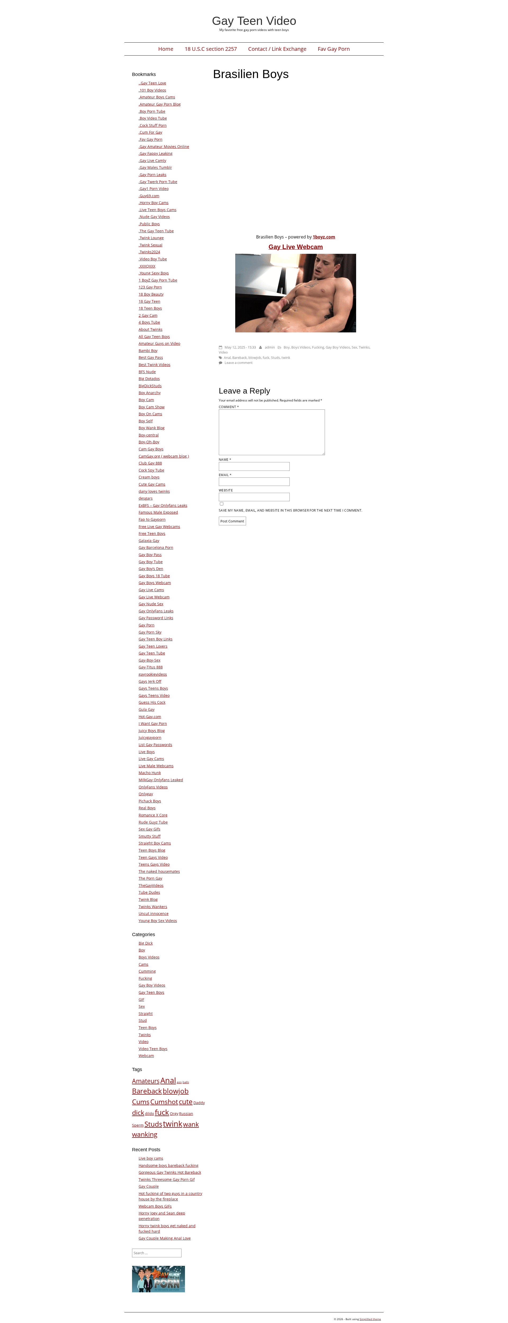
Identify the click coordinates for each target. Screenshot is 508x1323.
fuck (266, 357)
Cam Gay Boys (151, 448)
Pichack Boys (150, 800)
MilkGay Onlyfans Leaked (161, 779)
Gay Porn (147, 624)
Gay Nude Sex (151, 603)
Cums (140, 1101)
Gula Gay (147, 709)
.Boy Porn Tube (152, 111)
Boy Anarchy (150, 392)
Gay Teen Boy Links (156, 639)
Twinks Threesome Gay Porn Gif (167, 1179)
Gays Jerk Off (150, 681)
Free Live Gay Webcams (159, 526)
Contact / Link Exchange (277, 49)
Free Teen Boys (152, 533)
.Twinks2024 (149, 251)
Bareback (239, 357)
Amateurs (146, 1081)
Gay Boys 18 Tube (154, 575)
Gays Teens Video (154, 695)
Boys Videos (300, 347)
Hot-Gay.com (150, 716)
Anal (227, 357)
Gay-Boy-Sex (149, 660)
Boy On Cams (150, 413)
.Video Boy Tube (153, 258)
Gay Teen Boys (151, 992)
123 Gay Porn (150, 287)
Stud (143, 1020)
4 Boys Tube (149, 322)
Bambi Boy (148, 350)
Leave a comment (239, 362)
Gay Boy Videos (338, 347)
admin (270, 347)
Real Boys (147, 807)
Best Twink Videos (154, 364)
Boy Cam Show (152, 406)
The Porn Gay (150, 878)
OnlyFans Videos (153, 786)
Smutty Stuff (150, 836)
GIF (141, 999)
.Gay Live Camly (152, 160)
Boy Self (146, 420)
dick (138, 1112)
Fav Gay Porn (334, 49)
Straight (146, 1013)
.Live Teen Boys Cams (157, 209)
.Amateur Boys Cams (157, 97)
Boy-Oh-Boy (149, 441)
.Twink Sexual (150, 244)
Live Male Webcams (156, 765)
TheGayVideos (151, 885)
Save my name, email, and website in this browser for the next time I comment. (290, 510)
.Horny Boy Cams (154, 202)
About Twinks (150, 329)
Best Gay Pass (151, 357)
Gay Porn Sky (150, 632)
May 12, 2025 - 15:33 (240, 347)
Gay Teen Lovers (153, 646)
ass (179, 1082)
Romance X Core (153, 815)
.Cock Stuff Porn (153, 125)
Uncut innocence (154, 913)
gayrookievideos (153, 674)
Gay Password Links (156, 617)
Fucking (318, 347)
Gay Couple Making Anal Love (165, 1238)
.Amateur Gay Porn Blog (160, 104)
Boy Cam (146, 399)
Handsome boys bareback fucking (168, 1165)
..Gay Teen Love (152, 82)
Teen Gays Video (153, 857)
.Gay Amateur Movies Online (164, 146)
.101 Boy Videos (152, 90)
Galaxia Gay (149, 540)
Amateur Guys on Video (159, 343)
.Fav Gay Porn (150, 139)
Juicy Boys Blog (152, 730)
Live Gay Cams (151, 758)
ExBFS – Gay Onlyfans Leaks (163, 505)
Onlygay (146, 793)
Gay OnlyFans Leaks (156, 610)
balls (186, 1082)
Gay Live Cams (151, 589)
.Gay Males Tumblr (155, 167)
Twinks (364, 347)
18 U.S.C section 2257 (211, 49)
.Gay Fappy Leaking (156, 153)
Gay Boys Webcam (155, 582)
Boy (287, 347)
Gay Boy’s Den (151, 568)
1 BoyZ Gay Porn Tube (158, 280)
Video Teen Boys (153, 1048)
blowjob (254, 357)
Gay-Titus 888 (151, 667)
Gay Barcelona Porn (156, 547)
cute (186, 1101)
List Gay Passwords (155, 744)
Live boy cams (151, 1158)
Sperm (138, 1125)
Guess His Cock (152, 702)
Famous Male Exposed (158, 512)
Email (225, 475)
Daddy (199, 1102)
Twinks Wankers (153, 906)
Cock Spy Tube (151, 470)
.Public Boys (149, 223)
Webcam (146, 1055)
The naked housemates (159, 871)
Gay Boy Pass (150, 554)
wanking (144, 1134)
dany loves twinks (154, 491)
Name (225, 459)
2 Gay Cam (148, 315)
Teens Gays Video (154, 864)
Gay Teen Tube (152, 653)
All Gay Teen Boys (154, 336)
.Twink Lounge (151, 237)
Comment (229, 407)
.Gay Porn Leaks (152, 174)
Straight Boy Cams (155, 843)
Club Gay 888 (150, 463)
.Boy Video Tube (153, 118)
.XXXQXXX (147, 266)
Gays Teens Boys (153, 688)
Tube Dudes (149, 892)
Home (165, 49)
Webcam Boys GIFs (155, 1206)
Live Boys (147, 751)
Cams (143, 964)
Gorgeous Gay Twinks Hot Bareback (170, 1172)
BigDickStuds (150, 385)
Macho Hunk (150, 772)
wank (191, 1124)
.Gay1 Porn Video (154, 188)
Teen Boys (148, 1027)
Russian (186, 1113)
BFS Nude (147, 371)
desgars (146, 498)
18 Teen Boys (150, 308)
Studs (275, 357)
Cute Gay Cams (152, 484)
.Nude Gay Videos (154, 216)
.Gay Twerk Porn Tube (158, 181)
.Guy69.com (149, 195)
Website (226, 490)
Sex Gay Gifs (149, 829)
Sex (354, 347)
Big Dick (146, 943)
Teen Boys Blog (152, 850)
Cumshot (164, 1101)
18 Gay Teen (149, 301)
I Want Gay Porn (153, 723)
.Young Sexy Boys (154, 273)
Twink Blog (148, 899)
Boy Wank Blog (152, 427)
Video (223, 352)
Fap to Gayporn (152, 519)
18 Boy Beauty (151, 294)
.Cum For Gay (150, 132)
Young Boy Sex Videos (158, 920)
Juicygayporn (150, 737)
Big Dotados (149, 378)
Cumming (147, 971)
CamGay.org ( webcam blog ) (164, 456)
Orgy (174, 1113)
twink (286, 357)
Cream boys (149, 477)
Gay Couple (149, 1186)
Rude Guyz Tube (153, 822)
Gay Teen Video (254, 20)
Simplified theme (370, 1319)
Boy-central (149, 434)
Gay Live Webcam (154, 596)
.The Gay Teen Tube (156, 230)
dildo (149, 1113)
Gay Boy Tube (151, 561)
